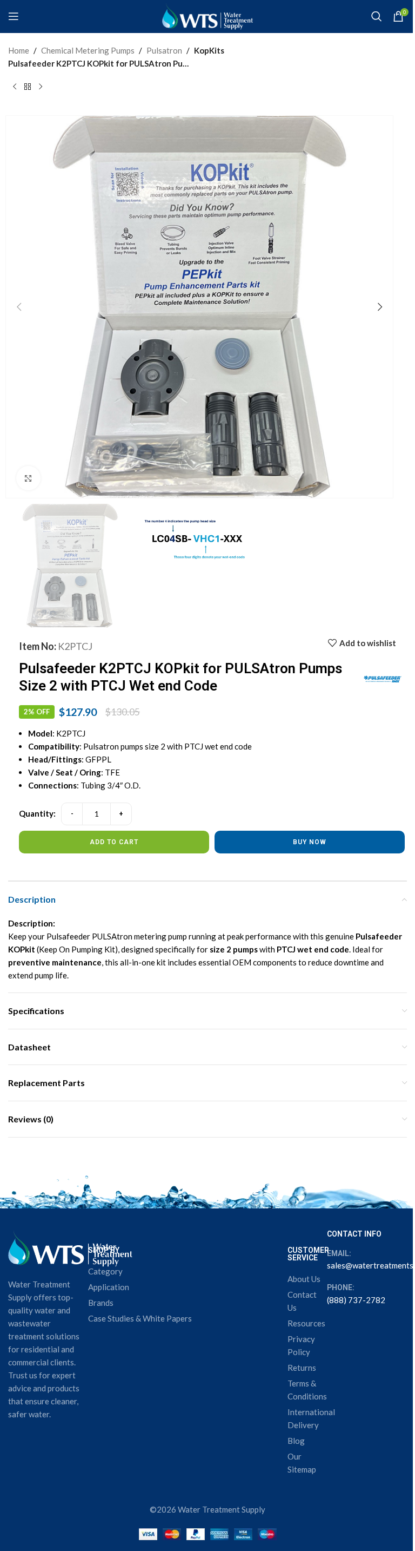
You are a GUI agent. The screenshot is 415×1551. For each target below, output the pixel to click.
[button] (19, 307)
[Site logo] (207, 15)
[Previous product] (14, 87)
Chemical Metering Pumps (88, 50)
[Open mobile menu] (13, 16)
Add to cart (114, 842)
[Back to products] (27, 87)
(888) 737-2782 (356, 1300)
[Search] (376, 16)
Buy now (309, 842)
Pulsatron (164, 50)
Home (18, 50)
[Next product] (40, 87)
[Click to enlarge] (28, 478)
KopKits (209, 50)
